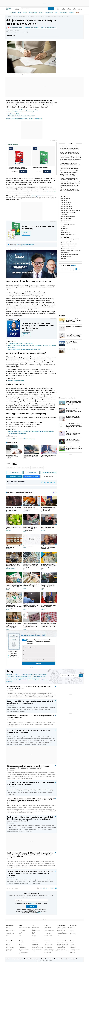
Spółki (45, 928)
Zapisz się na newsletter (50, 472)
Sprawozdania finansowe (62, 933)
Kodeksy (33, 950)
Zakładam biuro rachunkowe (63, 927)
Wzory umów (72, 947)
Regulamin (43, 959)
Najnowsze (71, 145)
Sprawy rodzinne (35, 927)
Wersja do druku (15, 472)
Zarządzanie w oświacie (24, 949)
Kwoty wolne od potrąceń (66, 241)
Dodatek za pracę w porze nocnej (68, 246)
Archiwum (72, 944)
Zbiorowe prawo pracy (25, 678)
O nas (7, 959)
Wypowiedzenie (10, 676)
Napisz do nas (32, 472)
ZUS (20, 679)
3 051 (52, 888)
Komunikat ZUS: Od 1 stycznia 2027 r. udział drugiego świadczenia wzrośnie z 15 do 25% (70, 156)
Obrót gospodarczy (10, 930)
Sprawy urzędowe (35, 932)
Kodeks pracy (17, 674)
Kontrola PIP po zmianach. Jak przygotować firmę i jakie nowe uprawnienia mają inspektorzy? (70, 160)
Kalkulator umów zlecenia (67, 206)
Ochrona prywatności (16, 959)
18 (64, 269)
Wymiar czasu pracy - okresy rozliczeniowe (70, 250)
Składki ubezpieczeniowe (62, 946)
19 (67, 269)
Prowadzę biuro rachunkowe (63, 928)
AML (58, 935)
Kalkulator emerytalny (66, 220)
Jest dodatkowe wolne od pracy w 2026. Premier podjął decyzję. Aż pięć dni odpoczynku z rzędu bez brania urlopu (69, 171)
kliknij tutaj (39, 912)
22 (76, 269)
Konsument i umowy (36, 930)
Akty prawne (35, 940)
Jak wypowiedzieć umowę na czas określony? (21, 112)
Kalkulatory (65, 197)
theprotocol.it (72, 950)
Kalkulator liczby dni (65, 198)
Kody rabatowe (73, 946)
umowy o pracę (51, 191)
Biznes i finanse (47, 927)
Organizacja (8, 942)
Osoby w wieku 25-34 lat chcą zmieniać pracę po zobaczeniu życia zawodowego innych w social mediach (69, 153)
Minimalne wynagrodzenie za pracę (69, 244)
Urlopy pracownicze (65, 232)
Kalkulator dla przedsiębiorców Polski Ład (70, 210)
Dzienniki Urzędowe (36, 946)
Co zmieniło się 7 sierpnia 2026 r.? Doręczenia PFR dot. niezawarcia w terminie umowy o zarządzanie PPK (70, 168)
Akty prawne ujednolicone (37, 949)
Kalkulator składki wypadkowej (68, 216)
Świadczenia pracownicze (40, 674)
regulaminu (31, 903)
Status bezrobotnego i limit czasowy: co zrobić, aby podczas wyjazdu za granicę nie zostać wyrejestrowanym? (70, 164)
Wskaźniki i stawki (61, 940)
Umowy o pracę (64, 228)
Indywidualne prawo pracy (22, 16)
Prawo (40, 12)
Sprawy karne (34, 928)
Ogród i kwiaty (73, 933)
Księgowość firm (10, 925)
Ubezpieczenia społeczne (22, 676)
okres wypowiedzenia (38, 196)
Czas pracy (63, 226)
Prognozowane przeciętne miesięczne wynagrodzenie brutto (69, 255)
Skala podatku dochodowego (63, 950)
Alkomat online (64, 222)
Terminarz (66, 265)
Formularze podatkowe (74, 949)
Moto (56, 12)
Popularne (64, 145)
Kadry (19, 12)
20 (70, 269)
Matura (20, 950)
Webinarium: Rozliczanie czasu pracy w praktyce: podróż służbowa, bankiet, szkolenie (38, 325)
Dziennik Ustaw (35, 942)
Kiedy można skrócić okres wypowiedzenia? (20, 343)
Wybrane (77, 145)
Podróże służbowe (61, 947)
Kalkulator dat (64, 200)
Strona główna (9, 16)
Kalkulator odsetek (48, 947)
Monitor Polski (35, 944)
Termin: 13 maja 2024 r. (28, 330)
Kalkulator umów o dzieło (66, 208)
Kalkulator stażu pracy (49, 949)
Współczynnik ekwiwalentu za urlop (69, 242)
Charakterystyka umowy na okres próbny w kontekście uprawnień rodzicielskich (31, 431)
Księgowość (13, 12)
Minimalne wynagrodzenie (62, 944)
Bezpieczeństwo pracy (28, 679)
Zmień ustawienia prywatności (31, 959)
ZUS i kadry (8, 932)
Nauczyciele (21, 946)
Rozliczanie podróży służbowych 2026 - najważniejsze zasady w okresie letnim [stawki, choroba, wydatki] (69, 186)
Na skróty (72, 940)
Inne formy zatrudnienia (11, 679)
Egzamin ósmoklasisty (23, 952)
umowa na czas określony (24, 467)
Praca (33, 933)
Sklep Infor (34, 935)
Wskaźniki (65, 237)
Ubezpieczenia (35, 678)
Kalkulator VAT (47, 946)
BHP (30, 676)
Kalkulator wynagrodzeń (66, 202)
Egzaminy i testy (22, 947)
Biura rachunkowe (61, 925)
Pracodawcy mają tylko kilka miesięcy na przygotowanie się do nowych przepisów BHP (69, 149)
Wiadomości (9, 674)
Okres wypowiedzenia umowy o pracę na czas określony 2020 (24, 118)
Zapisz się (31, 906)
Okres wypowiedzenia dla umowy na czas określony (23, 110)
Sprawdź (25, 233)
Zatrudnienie (25, 674)
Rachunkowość (9, 928)
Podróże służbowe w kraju (62, 942)
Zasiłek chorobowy (65, 252)
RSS (55, 959)
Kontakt (60, 959)
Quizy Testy (63, 258)
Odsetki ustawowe (61, 949)
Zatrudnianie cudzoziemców (67, 398)
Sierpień (73, 265)
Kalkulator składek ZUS (66, 218)
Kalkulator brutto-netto (66, 204)
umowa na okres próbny (37, 467)
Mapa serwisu (74, 959)
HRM (34, 676)
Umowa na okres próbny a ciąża (17, 433)
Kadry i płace (9, 949)
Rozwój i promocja (10, 947)
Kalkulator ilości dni (48, 944)
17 (62, 269)
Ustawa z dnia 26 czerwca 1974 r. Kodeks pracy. (21, 439)
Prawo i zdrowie (35, 936)
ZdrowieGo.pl (72, 942)
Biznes (25, 12)
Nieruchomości (63, 12)
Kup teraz (23, 171)
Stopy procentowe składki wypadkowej (70, 239)
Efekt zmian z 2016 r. (14, 114)
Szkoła (20, 944)
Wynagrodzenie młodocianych (68, 248)
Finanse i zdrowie (48, 935)
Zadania (8, 946)
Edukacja (71, 12)
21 (73, 269)
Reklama (67, 959)
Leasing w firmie (47, 933)
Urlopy (31, 674)
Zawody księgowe (10, 933)
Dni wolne (62, 316)
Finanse (71, 930)
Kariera (50, 959)
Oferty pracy (9, 681)
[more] (45, 467)
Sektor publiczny (33, 12)
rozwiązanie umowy (11, 467)
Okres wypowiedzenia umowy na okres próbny (21, 115)
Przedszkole (21, 942)
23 (79, 269)
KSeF (77, 12)
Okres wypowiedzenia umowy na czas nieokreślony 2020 (24, 349)
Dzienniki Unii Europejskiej (37, 947)
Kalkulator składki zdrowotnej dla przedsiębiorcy (68, 213)
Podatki (7, 927)
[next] (55, 888)
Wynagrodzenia (64, 230)
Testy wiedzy (21, 953)
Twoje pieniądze (49, 12)
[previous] (38, 888)
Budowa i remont (73, 932)
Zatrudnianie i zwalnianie (34, 16)
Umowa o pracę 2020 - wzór (16, 380)
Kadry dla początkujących (41, 679)
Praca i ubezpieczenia (49, 930)
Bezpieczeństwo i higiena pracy (68, 234)
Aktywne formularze (69, 225)
